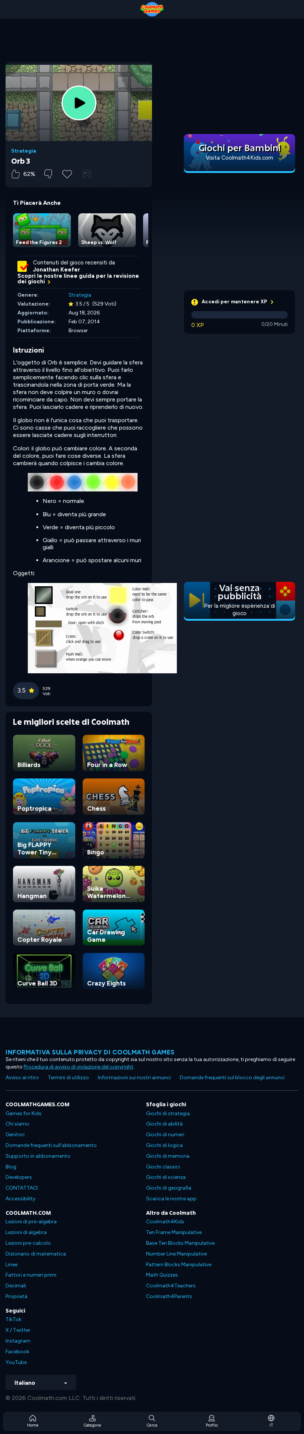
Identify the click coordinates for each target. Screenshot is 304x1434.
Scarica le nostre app (171, 1198)
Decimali (16, 1286)
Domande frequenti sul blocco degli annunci (232, 1077)
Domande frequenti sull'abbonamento (51, 1145)
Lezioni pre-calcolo (28, 1243)
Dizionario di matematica (36, 1254)
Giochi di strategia (168, 1113)
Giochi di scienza (166, 1177)
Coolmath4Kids (165, 1221)
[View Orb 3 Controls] (87, 174)
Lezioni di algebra (26, 1232)
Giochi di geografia (168, 1188)
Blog (11, 1167)
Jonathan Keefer (56, 269)
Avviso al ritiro (22, 1077)
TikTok (14, 1319)
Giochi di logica (164, 1145)
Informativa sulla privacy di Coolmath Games (90, 1052)
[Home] (152, 9)
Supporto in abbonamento (38, 1156)
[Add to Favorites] (67, 173)
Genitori (15, 1134)
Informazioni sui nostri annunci (134, 1077)
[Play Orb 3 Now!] (79, 103)
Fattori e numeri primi (31, 1275)
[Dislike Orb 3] (48, 173)
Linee (11, 1264)
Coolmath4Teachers (171, 1286)
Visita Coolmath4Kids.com (239, 157)
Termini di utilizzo (68, 1077)
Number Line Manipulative (176, 1254)
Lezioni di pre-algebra (31, 1221)
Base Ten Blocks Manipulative (180, 1243)
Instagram (18, 1341)
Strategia (23, 151)
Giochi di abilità (164, 1124)
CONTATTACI (22, 1188)
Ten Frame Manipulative (174, 1232)
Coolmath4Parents (169, 1296)
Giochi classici (163, 1167)
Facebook (17, 1351)
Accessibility (20, 1198)
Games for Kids (24, 1113)
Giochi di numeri (165, 1134)
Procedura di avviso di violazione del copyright (78, 1067)
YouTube (16, 1362)
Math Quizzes (162, 1275)
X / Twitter (18, 1330)
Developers (19, 1177)
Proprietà (16, 1296)
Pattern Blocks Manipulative (178, 1264)
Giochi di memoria (167, 1156)
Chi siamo (17, 1124)
